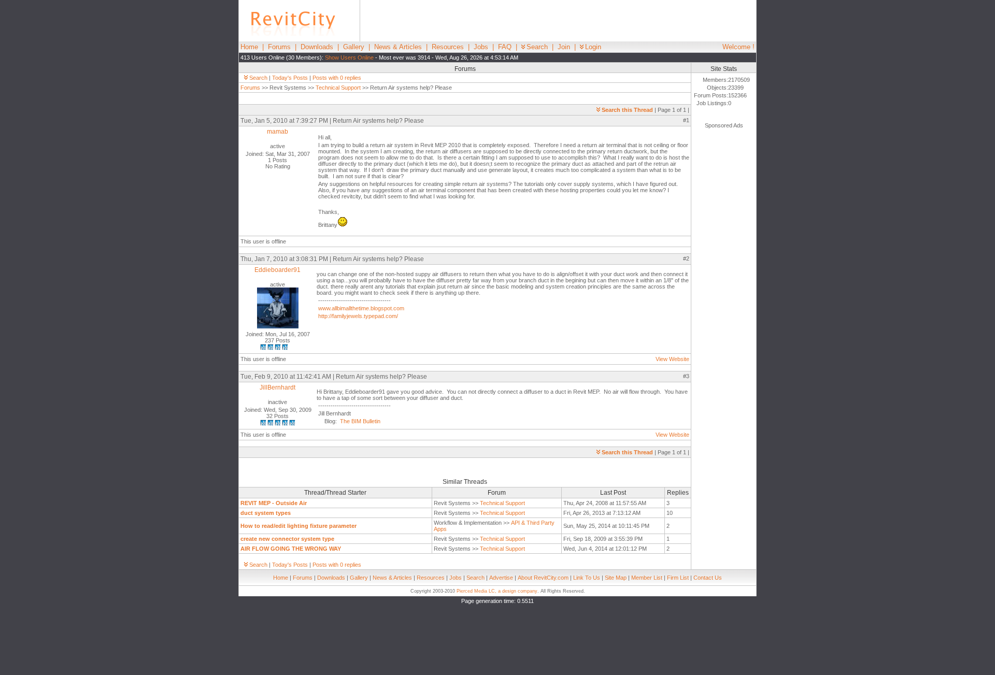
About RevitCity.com (543, 578)
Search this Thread (627, 110)
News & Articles (398, 47)
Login (593, 47)
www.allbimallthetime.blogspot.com (361, 308)
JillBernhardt (277, 387)
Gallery (353, 47)
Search (537, 47)
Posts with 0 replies (336, 78)
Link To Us (586, 578)
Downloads (317, 47)
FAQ (504, 47)
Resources (448, 47)
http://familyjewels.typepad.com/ (358, 316)
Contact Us (707, 578)
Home (249, 47)
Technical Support (338, 87)
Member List (646, 578)
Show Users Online (349, 57)
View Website (672, 359)
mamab (277, 131)
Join (564, 47)
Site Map (616, 578)
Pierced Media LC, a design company (497, 591)
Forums (279, 47)
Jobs (481, 47)
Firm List (678, 578)
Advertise (501, 578)
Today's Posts (290, 78)
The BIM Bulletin (360, 421)
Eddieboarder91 (277, 270)
